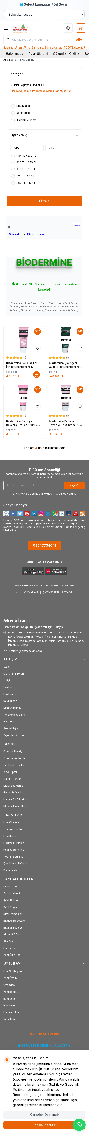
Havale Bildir (11, 1012)
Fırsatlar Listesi (12, 836)
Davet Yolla (10, 870)
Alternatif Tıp (11, 934)
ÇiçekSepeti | (51, 592)
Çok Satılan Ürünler (15, 863)
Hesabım (9, 1005)
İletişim (7, 680)
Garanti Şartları (12, 778)
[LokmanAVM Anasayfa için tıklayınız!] (25, 227)
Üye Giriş (9, 984)
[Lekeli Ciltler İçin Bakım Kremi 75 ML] (23, 339)
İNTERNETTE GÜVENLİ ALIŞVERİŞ (44, 1045)
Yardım (7, 687)
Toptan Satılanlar (13, 856)
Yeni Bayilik (10, 991)
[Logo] (26, 28)
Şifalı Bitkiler (11, 900)
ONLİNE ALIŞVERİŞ (44, 1034)
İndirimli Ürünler (13, 829)
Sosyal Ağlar (11, 728)
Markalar (16, 234)
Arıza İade (9, 1019)
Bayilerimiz (10, 701)
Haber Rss (9, 948)
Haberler (8, 721)
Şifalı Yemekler (12, 913)
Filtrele (44, 201)
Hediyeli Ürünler (13, 843)
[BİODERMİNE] (76, 225)
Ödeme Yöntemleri (15, 758)
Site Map (9, 941)
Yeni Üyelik (10, 978)
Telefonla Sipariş (14, 714)
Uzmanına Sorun (13, 673)
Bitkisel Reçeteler (14, 920)
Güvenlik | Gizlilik (66, 53)
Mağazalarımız (12, 707)
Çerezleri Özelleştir (44, 1114)
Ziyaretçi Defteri (13, 735)
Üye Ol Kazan (11, 822)
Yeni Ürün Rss (12, 955)
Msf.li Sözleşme (13, 785)
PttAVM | (67, 592)
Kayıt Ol (74, 485)
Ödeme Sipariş (12, 751)
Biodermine (35, 234)
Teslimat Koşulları (14, 765)
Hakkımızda (14, 53)
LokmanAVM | (32, 592)
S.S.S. (6, 666)
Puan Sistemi (38, 53)
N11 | (18, 592)
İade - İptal (10, 772)
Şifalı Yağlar (10, 907)
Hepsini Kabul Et (44, 1125)
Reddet (19, 1095)
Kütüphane (10, 886)
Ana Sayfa (9, 59)
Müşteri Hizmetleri (14, 806)
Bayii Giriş (9, 998)
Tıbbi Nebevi (11, 893)
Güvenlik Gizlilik (13, 792)
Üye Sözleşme (12, 971)
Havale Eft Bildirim (14, 799)
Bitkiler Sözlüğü (13, 927)
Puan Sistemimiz (13, 849)
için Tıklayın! (33, 627)
